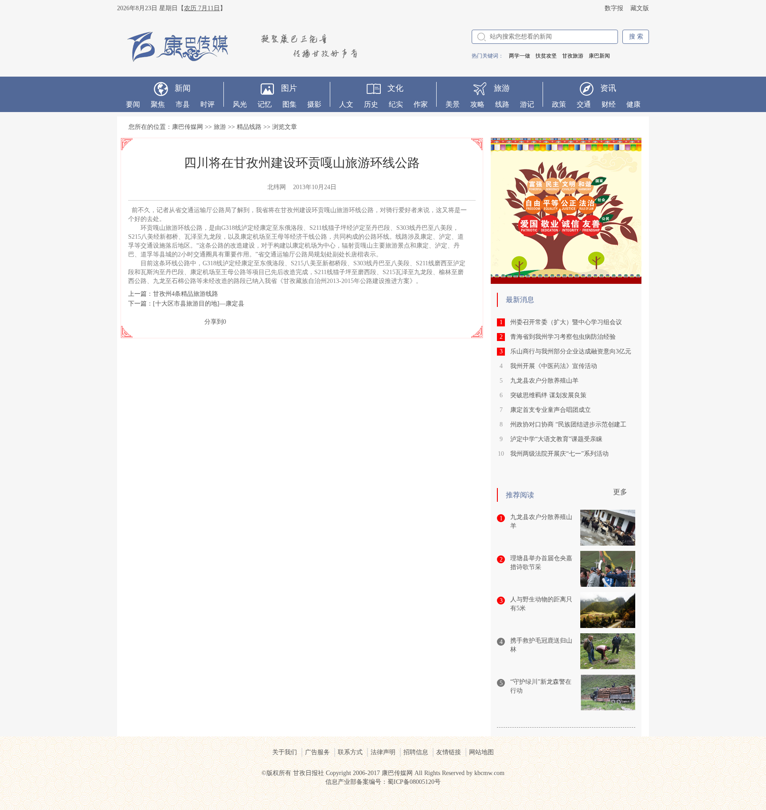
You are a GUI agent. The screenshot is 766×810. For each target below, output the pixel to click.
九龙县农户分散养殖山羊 (544, 380)
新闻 (183, 88)
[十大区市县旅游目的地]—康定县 (198, 303)
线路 (502, 104)
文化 (395, 88)
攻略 (477, 104)
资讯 (608, 88)
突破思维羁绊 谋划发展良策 (548, 395)
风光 (240, 104)
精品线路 (249, 127)
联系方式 (350, 752)
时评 (207, 104)
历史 (371, 104)
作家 (421, 104)
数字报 (614, 8)
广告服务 (317, 752)
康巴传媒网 (187, 127)
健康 (633, 104)
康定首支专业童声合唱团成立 (550, 410)
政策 (559, 104)
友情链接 (448, 752)
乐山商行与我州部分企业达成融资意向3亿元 (570, 351)
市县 (183, 104)
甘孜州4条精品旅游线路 (185, 294)
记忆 (265, 104)
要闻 (133, 104)
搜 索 (636, 36)
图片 (289, 88)
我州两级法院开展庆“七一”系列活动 (559, 453)
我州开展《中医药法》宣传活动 (553, 366)
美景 (453, 104)
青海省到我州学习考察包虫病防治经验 (563, 336)
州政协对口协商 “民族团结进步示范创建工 (568, 424)
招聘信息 (415, 752)
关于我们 (284, 752)
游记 (527, 104)
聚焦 (158, 104)
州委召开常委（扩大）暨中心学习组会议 (566, 322)
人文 (346, 104)
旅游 (502, 88)
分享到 (213, 321)
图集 (289, 104)
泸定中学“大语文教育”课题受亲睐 (556, 439)
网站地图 (481, 752)
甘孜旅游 (572, 56)
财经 (609, 104)
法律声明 (383, 752)
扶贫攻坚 (546, 56)
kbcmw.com (489, 773)
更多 (620, 492)
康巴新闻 (599, 56)
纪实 (396, 104)
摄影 (314, 104)
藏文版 (639, 8)
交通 (584, 104)
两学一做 (519, 56)
